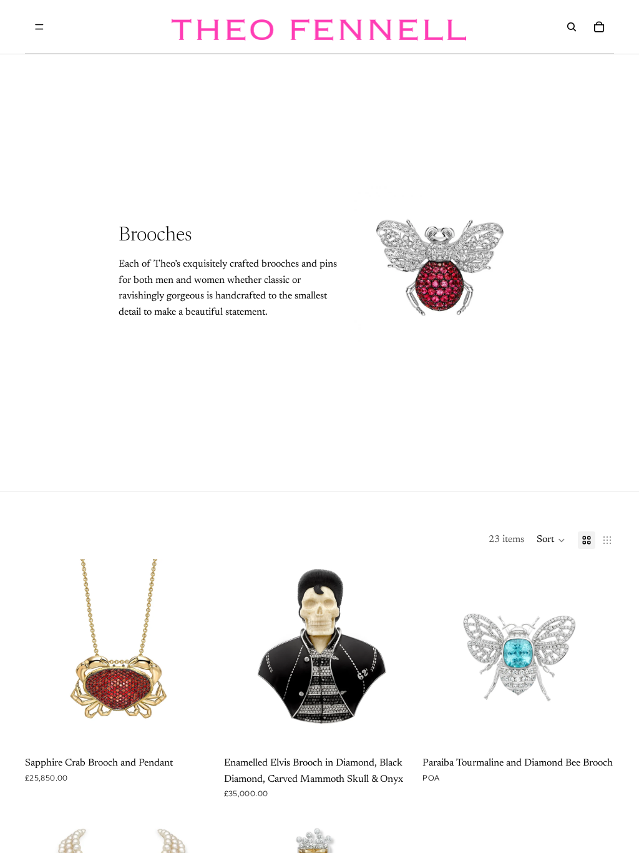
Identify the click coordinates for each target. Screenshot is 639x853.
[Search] (571, 27)
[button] (551, 540)
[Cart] (599, 27)
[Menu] (39, 26)
